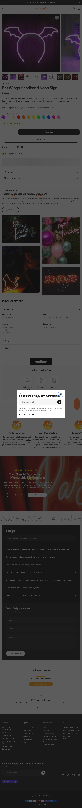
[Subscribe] (59, 402)
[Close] (61, 394)
